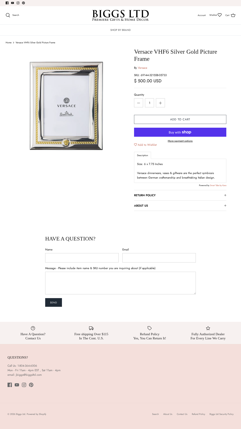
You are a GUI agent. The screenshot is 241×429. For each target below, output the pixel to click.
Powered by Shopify (36, 414)
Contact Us (182, 414)
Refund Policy (198, 414)
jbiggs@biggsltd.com (29, 375)
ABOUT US (141, 206)
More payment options (180, 141)
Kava (224, 185)
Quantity (139, 95)
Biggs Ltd (20, 414)
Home (8, 42)
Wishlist (213, 15)
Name (49, 250)
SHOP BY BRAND (120, 30)
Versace (142, 68)
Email (125, 250)
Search (155, 414)
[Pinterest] (23, 3)
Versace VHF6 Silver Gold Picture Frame (35, 42)
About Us (167, 414)
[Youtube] (12, 3)
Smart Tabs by (216, 185)
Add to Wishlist (147, 145)
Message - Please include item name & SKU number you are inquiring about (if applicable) (100, 268)
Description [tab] (142, 155)
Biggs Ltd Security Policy (221, 414)
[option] (66, 99)
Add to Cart (180, 119)
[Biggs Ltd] (120, 15)
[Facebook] (7, 3)
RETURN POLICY (145, 195)
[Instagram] (18, 3)
